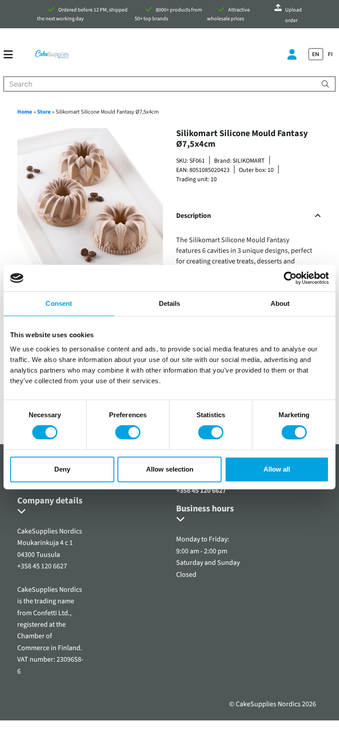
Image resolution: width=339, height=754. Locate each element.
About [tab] (280, 303)
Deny (62, 469)
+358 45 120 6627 (201, 490)
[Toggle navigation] (12, 54)
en (315, 54)
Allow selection (169, 469)
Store (44, 112)
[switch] (127, 432)
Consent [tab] (58, 303)
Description (193, 216)
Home (24, 112)
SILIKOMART (249, 160)
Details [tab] (170, 303)
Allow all (277, 469)
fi (330, 54)
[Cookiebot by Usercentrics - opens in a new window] (290, 278)
